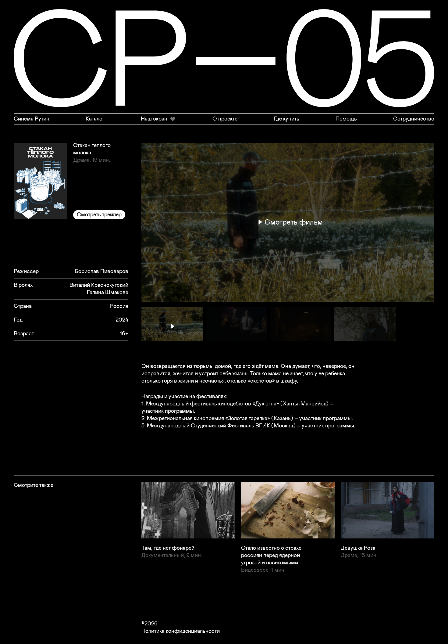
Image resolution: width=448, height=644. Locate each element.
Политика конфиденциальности (180, 631)
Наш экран (154, 119)
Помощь (346, 119)
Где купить (286, 119)
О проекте (224, 119)
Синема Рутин (31, 119)
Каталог (95, 119)
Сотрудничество (413, 119)
